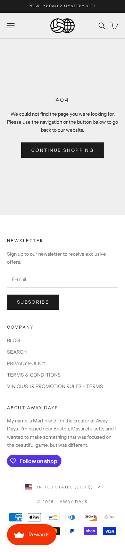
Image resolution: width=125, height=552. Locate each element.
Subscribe (33, 302)
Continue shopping (62, 150)
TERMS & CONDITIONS (34, 375)
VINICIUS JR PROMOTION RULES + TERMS (55, 386)
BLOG (13, 340)
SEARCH (17, 352)
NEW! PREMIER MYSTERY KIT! (62, 6)
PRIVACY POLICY (26, 363)
